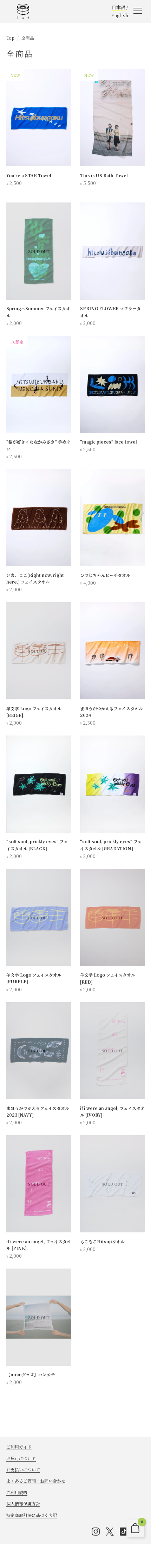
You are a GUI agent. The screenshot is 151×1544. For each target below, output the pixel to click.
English (119, 15)
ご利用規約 (16, 1492)
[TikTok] (124, 1531)
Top (10, 38)
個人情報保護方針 (23, 1503)
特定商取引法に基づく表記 (31, 1515)
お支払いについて (23, 1469)
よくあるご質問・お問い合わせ (35, 1481)
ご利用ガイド (19, 1447)
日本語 (118, 7)
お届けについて (21, 1458)
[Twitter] (110, 1531)
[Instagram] (95, 1531)
